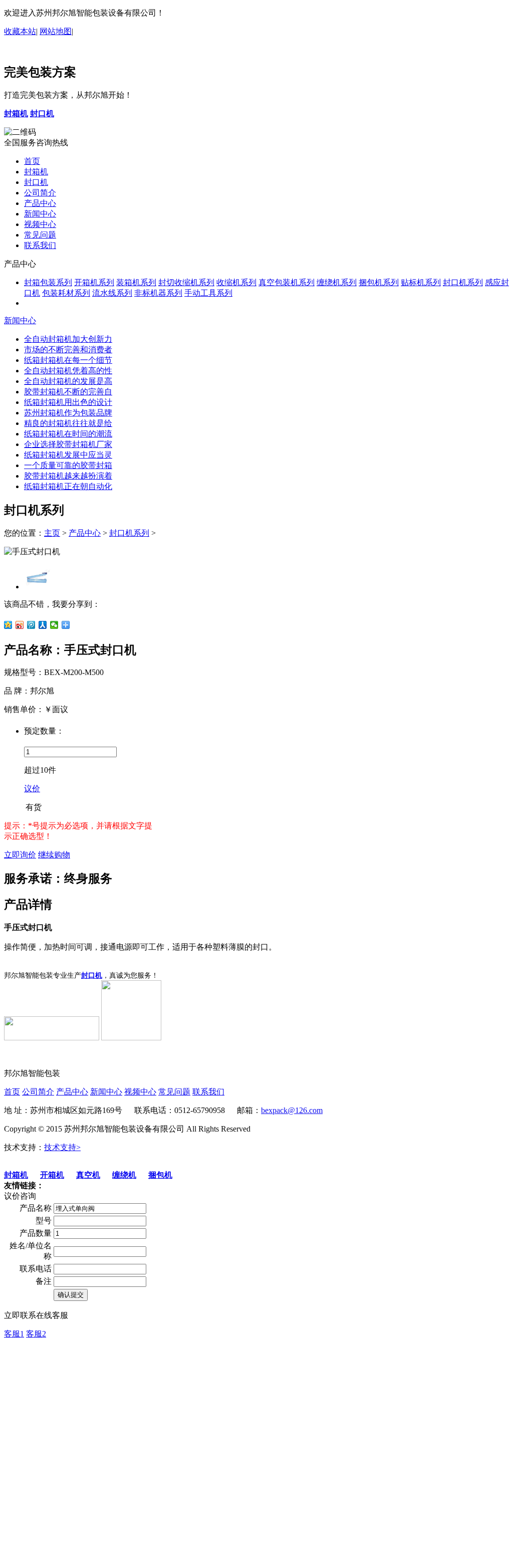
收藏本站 (20, 31)
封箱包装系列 (48, 282)
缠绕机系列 (337, 282)
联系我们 (40, 245)
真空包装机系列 (287, 282)
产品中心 (40, 203)
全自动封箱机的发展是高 (68, 381)
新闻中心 (40, 213)
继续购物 (54, 854)
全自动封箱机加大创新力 (68, 339)
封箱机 (36, 171)
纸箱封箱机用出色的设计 (68, 402)
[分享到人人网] (43, 625)
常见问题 (40, 235)
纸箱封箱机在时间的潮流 (68, 433)
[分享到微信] (54, 625)
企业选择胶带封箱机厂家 (68, 444)
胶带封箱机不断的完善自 (68, 391)
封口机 (36, 182)
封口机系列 (463, 282)
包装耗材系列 (66, 293)
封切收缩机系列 (186, 282)
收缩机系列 (236, 282)
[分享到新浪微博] (20, 625)
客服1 (14, 1334)
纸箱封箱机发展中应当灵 (68, 455)
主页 (52, 533)
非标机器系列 (158, 293)
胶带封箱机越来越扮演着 (68, 476)
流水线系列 (112, 293)
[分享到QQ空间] (8, 625)
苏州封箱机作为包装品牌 (68, 412)
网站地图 (56, 31)
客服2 (36, 1334)
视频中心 (40, 224)
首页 (32, 161)
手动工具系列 (208, 293)
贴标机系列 (421, 282)
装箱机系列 (136, 282)
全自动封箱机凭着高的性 (68, 370)
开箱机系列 (94, 282)
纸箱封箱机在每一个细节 (68, 360)
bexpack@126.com (292, 1110)
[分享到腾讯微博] (31, 625)
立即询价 (20, 854)
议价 (32, 788)
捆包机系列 (379, 282)
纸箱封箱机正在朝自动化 (68, 486)
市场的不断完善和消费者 (68, 349)
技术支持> (62, 1147)
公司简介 (40, 192)
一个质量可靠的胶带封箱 (68, 465)
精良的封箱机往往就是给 (68, 423)
